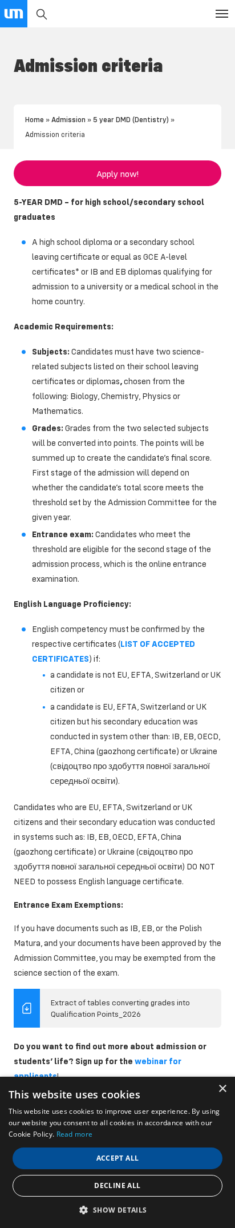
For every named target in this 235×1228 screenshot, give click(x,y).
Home (34, 119)
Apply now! (117, 173)
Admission (68, 119)
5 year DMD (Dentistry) (131, 119)
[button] (117, 1209)
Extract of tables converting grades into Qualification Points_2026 (120, 1008)
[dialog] (117, 1152)
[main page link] (13, 13)
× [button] (222, 1089)
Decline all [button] (117, 1185)
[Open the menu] (222, 14)
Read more (74, 1134)
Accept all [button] (117, 1158)
